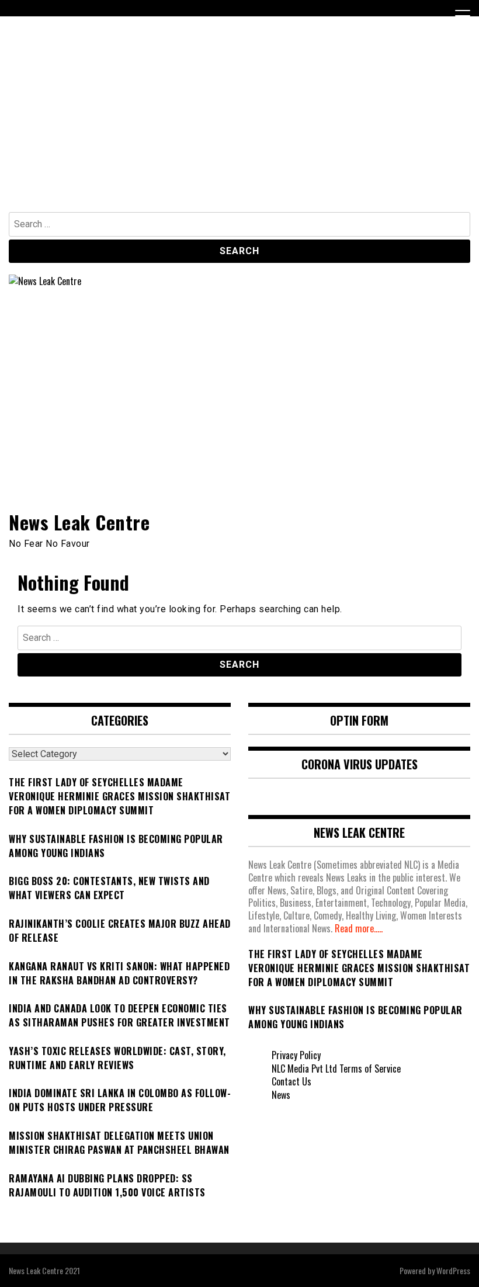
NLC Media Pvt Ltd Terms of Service (336, 1068)
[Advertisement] (239, 124)
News (281, 1095)
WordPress (453, 1270)
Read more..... (359, 928)
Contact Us (291, 1081)
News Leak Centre (79, 522)
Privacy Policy (296, 1055)
